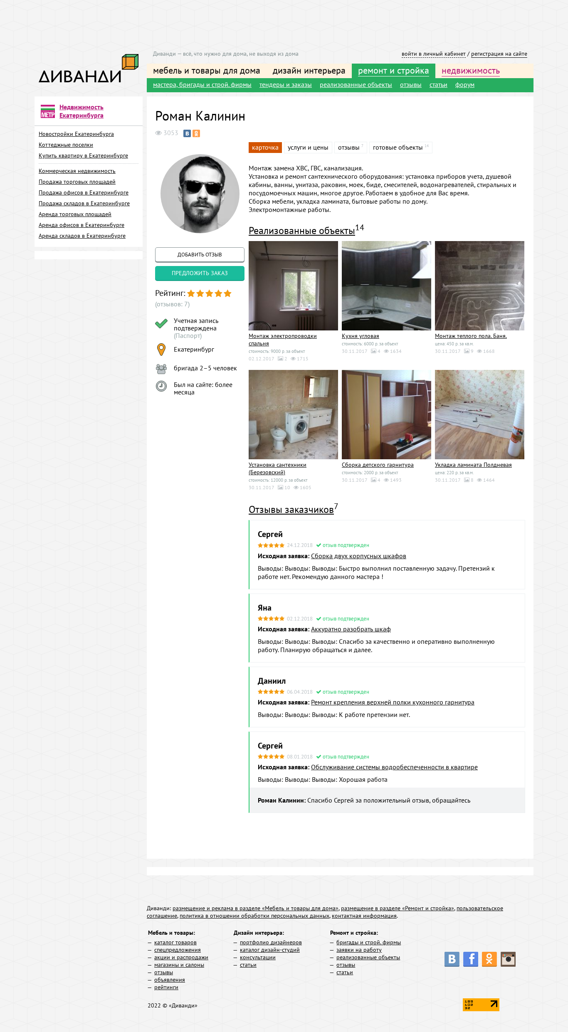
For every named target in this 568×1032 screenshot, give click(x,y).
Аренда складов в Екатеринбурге (82, 235)
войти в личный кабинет (434, 53)
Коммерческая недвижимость (77, 171)
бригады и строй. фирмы (368, 942)
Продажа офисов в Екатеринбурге (83, 192)
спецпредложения (177, 949)
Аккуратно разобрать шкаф (351, 629)
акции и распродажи (181, 957)
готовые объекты (398, 147)
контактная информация (364, 915)
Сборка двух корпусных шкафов (358, 556)
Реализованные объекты (302, 230)
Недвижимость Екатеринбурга (81, 111)
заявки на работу (359, 949)
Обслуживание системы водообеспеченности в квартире (394, 767)
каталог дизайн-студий (270, 949)
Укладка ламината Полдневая (473, 464)
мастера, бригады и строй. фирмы (202, 84)
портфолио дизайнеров (271, 942)
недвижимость (471, 70)
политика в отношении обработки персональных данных (254, 915)
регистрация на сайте (499, 53)
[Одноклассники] (196, 133)
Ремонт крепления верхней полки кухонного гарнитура (392, 702)
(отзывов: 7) (172, 304)
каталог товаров (175, 942)
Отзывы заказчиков (291, 509)
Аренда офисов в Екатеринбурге (81, 225)
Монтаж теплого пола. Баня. (471, 336)
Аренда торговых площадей (75, 214)
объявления (169, 979)
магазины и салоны (179, 964)
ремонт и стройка (393, 70)
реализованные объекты (356, 84)
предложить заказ (200, 273)
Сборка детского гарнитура (378, 464)
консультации (258, 957)
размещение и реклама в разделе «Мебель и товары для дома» (255, 908)
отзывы (411, 84)
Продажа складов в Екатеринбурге (84, 203)
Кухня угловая (360, 336)
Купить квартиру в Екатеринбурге (83, 155)
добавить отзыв (200, 254)
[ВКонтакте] (187, 133)
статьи (438, 84)
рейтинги (166, 987)
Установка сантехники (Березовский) (277, 468)
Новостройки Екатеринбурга (76, 134)
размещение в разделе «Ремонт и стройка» (397, 908)
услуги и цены (308, 147)
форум (464, 84)
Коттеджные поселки (66, 144)
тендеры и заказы (285, 84)
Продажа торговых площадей (77, 181)
